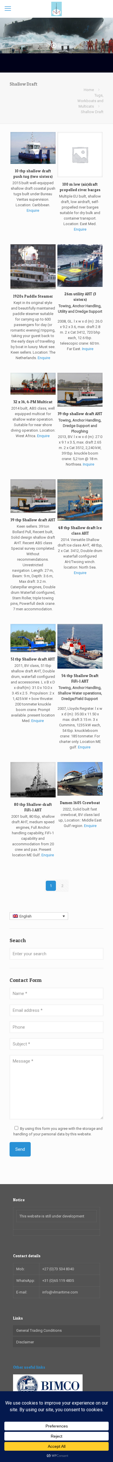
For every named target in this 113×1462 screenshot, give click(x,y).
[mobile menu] (8, 9)
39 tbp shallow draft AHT (80, 413)
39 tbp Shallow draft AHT (32, 520)
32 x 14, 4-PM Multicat (32, 401)
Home (89, 90)
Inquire (87, 349)
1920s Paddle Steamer (33, 296)
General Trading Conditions (39, 1330)
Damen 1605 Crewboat (80, 802)
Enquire (33, 210)
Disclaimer (25, 1342)
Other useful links (29, 1367)
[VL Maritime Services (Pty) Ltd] (56, 8)
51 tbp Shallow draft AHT (33, 659)
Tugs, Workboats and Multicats (90, 100)
